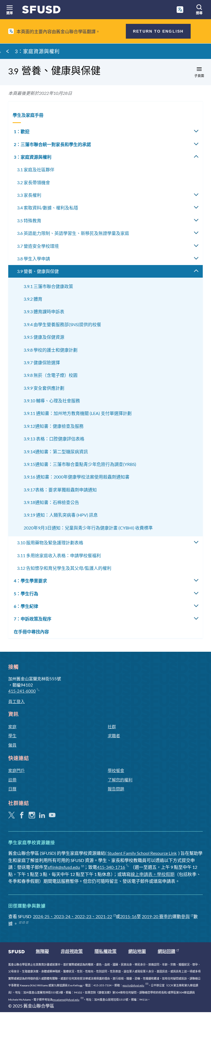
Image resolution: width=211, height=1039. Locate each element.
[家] (41, 10)
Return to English (158, 31)
